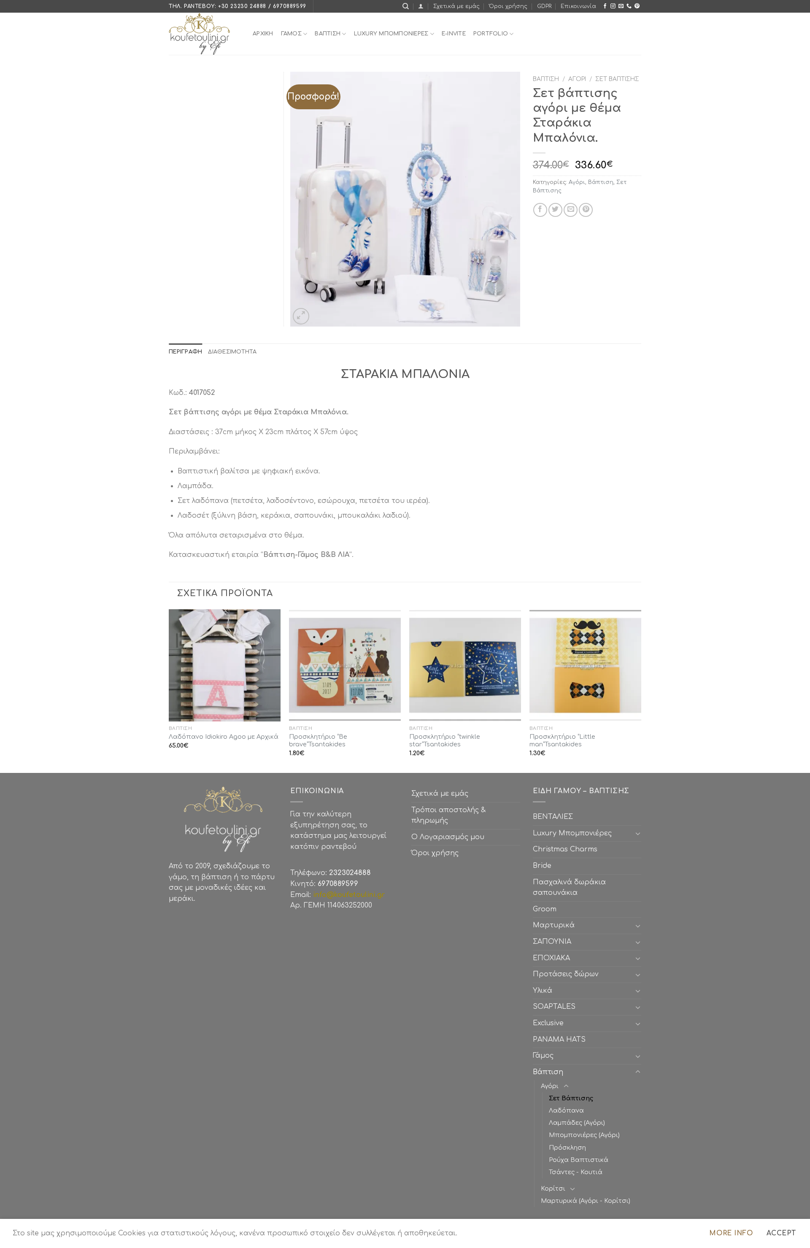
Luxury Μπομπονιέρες (391, 34)
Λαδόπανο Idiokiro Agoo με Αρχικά (223, 736)
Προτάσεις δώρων (566, 974)
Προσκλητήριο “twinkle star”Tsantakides (444, 740)
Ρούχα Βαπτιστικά (578, 1159)
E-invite (454, 34)
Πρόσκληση (567, 1147)
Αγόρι (577, 79)
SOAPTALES (554, 1006)
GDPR (544, 6)
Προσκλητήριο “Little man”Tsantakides (562, 740)
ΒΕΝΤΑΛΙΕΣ (553, 817)
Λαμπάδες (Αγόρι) (577, 1122)
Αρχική (263, 34)
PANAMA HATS (559, 1039)
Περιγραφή (185, 352)
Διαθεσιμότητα (232, 352)
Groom (544, 909)
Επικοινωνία (578, 6)
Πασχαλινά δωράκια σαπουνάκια (569, 887)
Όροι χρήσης (508, 6)
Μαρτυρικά (554, 925)
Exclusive (548, 1023)
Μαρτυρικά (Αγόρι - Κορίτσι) (585, 1200)
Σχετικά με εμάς (456, 6)
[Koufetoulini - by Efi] (204, 34)
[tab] (185, 351)
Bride (542, 866)
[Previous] (169, 690)
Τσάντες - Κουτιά (575, 1172)
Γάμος (291, 34)
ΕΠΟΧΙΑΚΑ (553, 958)
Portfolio (490, 34)
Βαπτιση (327, 34)
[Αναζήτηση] (405, 6)
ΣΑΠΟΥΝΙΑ (554, 941)
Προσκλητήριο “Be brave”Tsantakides (318, 740)
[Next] (640, 690)
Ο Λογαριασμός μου (447, 837)
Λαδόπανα (566, 1110)
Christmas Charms (565, 849)
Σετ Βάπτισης (617, 79)
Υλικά (542, 990)
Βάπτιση (546, 79)
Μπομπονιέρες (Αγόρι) (584, 1135)
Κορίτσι (553, 1188)
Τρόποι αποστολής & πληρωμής (448, 815)
